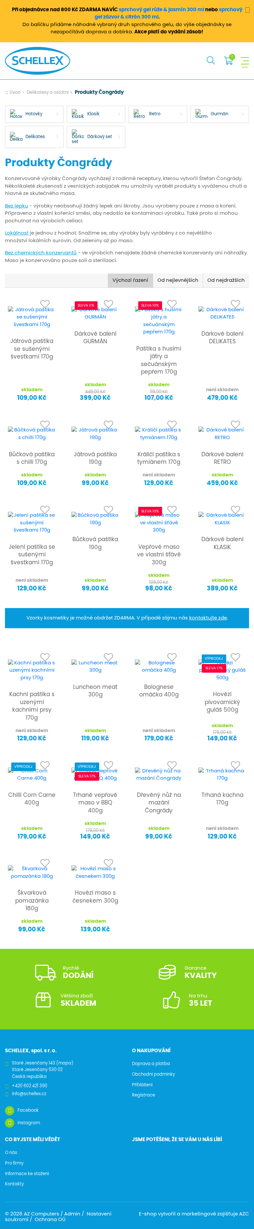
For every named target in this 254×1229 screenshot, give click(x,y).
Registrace (143, 1095)
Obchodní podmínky (153, 1074)
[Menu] (245, 60)
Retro (154, 114)
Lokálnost (16, 233)
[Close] (247, 10)
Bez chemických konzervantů (41, 252)
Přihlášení (142, 1085)
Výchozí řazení (130, 280)
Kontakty (14, 1184)
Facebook (28, 1110)
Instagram (29, 1123)
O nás (11, 1153)
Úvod (15, 93)
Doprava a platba (151, 1064)
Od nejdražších (226, 280)
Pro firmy (14, 1163)
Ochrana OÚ (50, 1219)
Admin (72, 1213)
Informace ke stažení (27, 1174)
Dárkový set (99, 137)
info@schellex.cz (29, 1094)
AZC (244, 1213)
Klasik (93, 114)
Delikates (35, 137)
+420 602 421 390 (29, 1086)
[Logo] (37, 61)
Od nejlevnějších (177, 280)
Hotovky (33, 114)
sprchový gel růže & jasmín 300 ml (161, 9)
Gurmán (219, 114)
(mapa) (64, 1063)
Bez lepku (16, 206)
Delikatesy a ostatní (47, 93)
